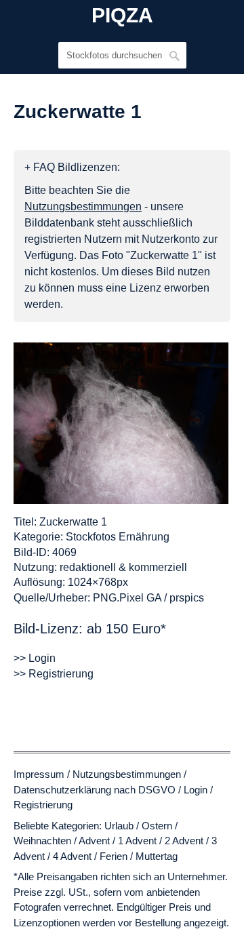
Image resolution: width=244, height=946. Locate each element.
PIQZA (122, 15)
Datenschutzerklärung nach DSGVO (95, 789)
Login (195, 789)
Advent (94, 840)
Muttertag (157, 856)
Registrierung (43, 804)
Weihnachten (42, 840)
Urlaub (119, 825)
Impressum (39, 774)
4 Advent (72, 856)
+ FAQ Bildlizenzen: (72, 167)
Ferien (113, 856)
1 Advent (137, 840)
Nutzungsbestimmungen (127, 774)
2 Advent (184, 840)
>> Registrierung (54, 673)
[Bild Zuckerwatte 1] (121, 423)
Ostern (157, 825)
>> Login (35, 658)
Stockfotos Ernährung (117, 537)
